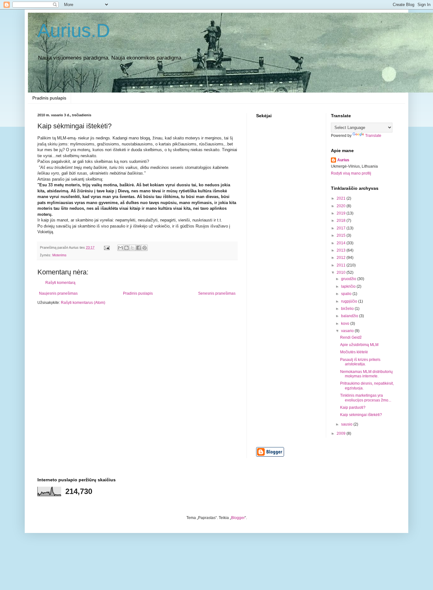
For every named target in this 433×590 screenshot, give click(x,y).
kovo (345, 323)
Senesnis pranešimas (217, 293)
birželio (348, 308)
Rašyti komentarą (60, 282)
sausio (347, 424)
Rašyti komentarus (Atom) (83, 302)
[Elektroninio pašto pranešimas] (106, 247)
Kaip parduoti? (352, 407)
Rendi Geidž (351, 337)
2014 (341, 243)
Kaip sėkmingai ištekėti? (361, 415)
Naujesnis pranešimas (58, 293)
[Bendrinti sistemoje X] (132, 248)
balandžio (350, 316)
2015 (341, 235)
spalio (346, 294)
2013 (341, 250)
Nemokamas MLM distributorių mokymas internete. (366, 373)
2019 (341, 213)
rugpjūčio (349, 301)
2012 (341, 257)
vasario (348, 331)
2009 (341, 433)
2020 (341, 206)
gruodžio (349, 279)
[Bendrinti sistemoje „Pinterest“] (144, 248)
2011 (341, 265)
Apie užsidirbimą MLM (359, 345)
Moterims (59, 255)
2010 (341, 272)
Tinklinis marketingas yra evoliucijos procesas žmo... (365, 397)
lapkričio (349, 286)
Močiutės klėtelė (354, 352)
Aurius (343, 160)
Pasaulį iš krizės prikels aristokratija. (360, 361)
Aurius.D (73, 30)
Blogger (238, 518)
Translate (373, 135)
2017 (341, 228)
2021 (341, 198)
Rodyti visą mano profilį (351, 173)
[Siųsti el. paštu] (120, 248)
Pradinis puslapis (49, 97)
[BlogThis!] (126, 248)
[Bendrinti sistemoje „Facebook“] (138, 248)
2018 (341, 220)
